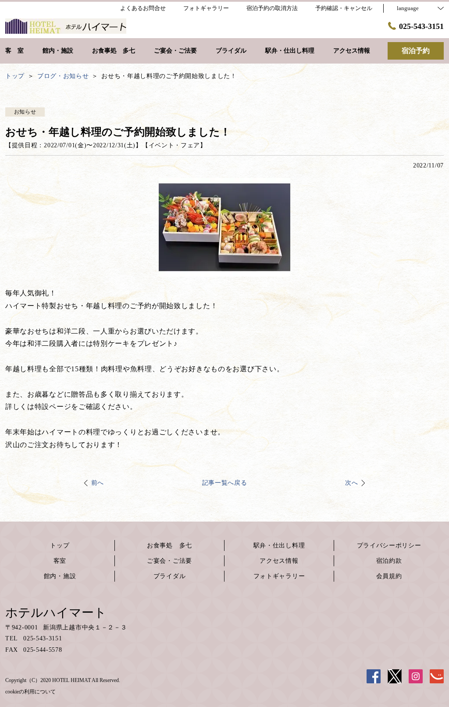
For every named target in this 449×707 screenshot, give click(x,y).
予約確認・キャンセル (343, 8)
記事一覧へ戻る (224, 483)
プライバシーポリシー (389, 545)
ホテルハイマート (56, 612)
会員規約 (389, 576)
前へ (97, 483)
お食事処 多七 (169, 545)
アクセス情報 (279, 561)
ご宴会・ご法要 (169, 561)
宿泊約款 (389, 561)
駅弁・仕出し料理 (279, 545)
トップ (59, 545)
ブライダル (169, 576)
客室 (59, 561)
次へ (351, 483)
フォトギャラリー (279, 576)
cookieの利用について (30, 692)
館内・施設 (60, 576)
